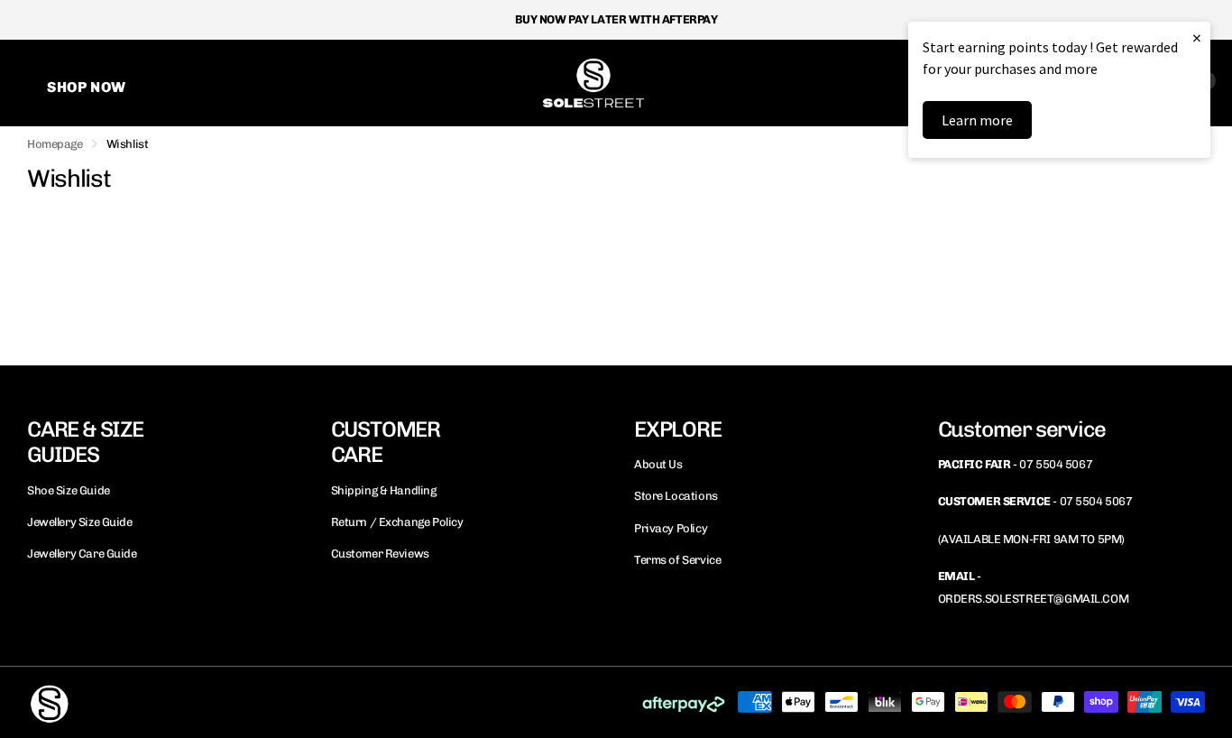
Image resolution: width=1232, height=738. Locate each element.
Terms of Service (677, 560)
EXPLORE (678, 429)
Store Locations (676, 496)
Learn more (977, 120)
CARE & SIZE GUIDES (85, 442)
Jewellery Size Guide (80, 522)
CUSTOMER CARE (385, 442)
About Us (658, 464)
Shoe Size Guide (68, 490)
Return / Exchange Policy (397, 522)
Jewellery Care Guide (82, 553)
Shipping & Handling (384, 490)
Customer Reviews (380, 553)
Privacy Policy (670, 528)
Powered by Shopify (248, 701)
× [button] (1196, 37)
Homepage (55, 144)
